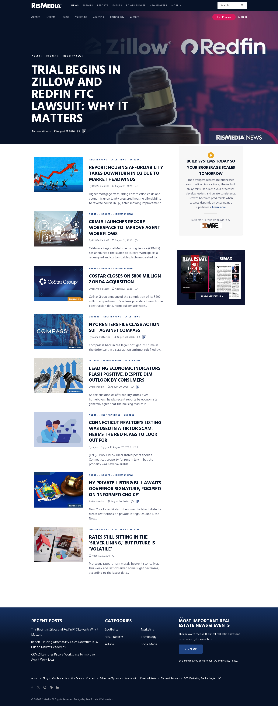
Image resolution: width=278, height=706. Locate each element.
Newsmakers (158, 6)
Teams (65, 17)
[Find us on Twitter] (38, 687)
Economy (94, 361)
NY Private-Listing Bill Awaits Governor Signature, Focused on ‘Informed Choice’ (125, 489)
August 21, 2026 (66, 131)
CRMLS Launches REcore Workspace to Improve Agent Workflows (124, 228)
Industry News (72, 56)
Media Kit (130, 678)
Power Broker (136, 6)
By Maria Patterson (99, 337)
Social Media (149, 644)
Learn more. (219, 207)
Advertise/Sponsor (110, 678)
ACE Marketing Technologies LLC (202, 678)
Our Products (59, 678)
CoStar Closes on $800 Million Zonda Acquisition (125, 279)
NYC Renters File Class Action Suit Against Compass (124, 327)
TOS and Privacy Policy (225, 661)
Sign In (242, 17)
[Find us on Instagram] (44, 687)
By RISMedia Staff (99, 186)
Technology (117, 17)
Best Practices (110, 415)
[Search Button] (243, 5)
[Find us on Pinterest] (51, 687)
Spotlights (111, 629)
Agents (35, 17)
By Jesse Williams (41, 131)
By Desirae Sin (96, 387)
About (35, 678)
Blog (45, 678)
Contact (91, 678)
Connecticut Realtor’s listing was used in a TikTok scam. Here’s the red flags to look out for (125, 432)
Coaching (98, 17)
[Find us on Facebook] (32, 687)
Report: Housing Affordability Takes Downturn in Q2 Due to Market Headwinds (126, 173)
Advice (109, 644)
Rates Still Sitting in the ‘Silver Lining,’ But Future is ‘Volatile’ (122, 543)
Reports (102, 6)
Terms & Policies (170, 678)
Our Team (76, 678)
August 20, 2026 (125, 337)
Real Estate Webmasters (99, 699)
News (75, 6)
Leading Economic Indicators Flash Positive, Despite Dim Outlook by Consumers (124, 374)
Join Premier (224, 17)
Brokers (50, 17)
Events (117, 6)
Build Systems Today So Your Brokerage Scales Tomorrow (211, 167)
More (175, 6)
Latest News (118, 160)
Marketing (81, 17)
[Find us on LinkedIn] (57, 687)
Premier (88, 6)
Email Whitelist (148, 678)
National (135, 160)
